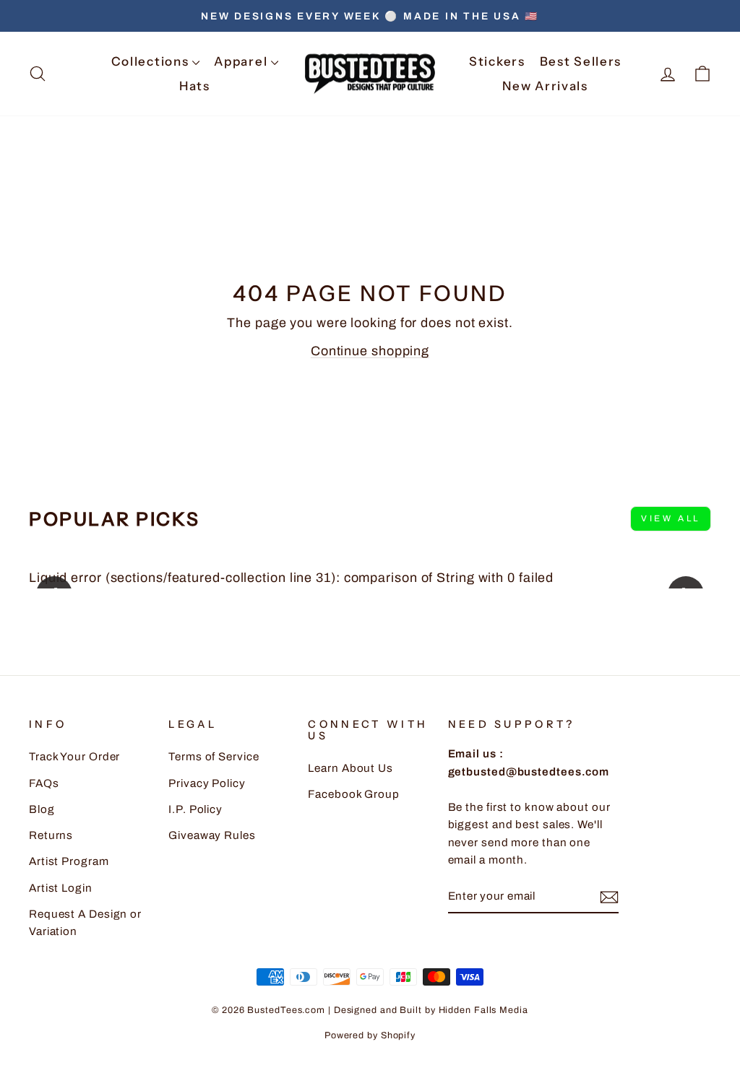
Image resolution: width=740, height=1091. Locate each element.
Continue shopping (370, 351)
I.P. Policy (195, 809)
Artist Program (69, 861)
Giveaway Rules (212, 835)
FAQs (44, 783)
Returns (51, 835)
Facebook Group (354, 794)
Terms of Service (213, 756)
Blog (42, 809)
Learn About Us (350, 768)
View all (670, 518)
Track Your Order (74, 756)
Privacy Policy (207, 783)
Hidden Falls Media (483, 1010)
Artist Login (60, 888)
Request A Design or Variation (85, 922)
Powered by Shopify (370, 1035)
